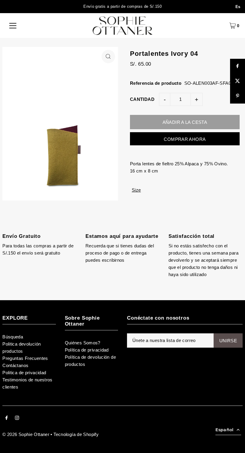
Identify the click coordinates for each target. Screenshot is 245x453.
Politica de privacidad (24, 372)
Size (136, 189)
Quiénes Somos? (82, 342)
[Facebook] (6, 418)
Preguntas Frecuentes (25, 358)
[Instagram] (17, 418)
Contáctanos (15, 365)
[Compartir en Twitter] (237, 81)
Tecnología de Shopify (76, 434)
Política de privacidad (87, 349)
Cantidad (142, 99)
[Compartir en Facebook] (237, 66)
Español (224, 429)
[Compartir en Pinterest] (237, 96)
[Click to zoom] (108, 56)
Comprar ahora (185, 139)
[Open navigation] (12, 25)
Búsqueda (12, 336)
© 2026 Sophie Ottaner (25, 434)
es (238, 6)
